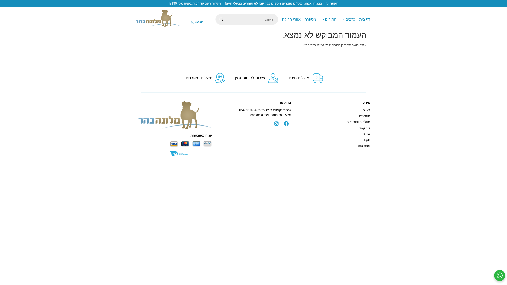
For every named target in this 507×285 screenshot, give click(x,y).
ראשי (366, 110)
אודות (366, 134)
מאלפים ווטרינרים (358, 122)
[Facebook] (286, 124)
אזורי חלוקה (291, 19)
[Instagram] (276, 124)
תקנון (366, 140)
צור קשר (364, 128)
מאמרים (364, 116)
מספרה (310, 19)
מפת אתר (363, 145)
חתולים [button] (331, 19)
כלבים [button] (350, 19)
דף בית (364, 19)
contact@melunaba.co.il (267, 115)
